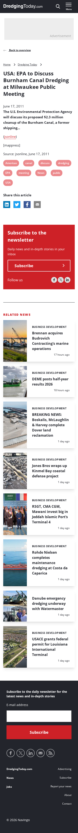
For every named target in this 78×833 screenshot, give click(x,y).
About (68, 795)
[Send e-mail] (40, 753)
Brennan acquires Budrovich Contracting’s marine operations (50, 341)
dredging (63, 163)
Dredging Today (27, 64)
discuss (45, 163)
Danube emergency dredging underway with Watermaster (49, 603)
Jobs (9, 787)
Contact (67, 803)
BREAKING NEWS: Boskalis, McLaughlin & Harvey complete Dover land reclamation (50, 425)
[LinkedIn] (67, 280)
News (40, 173)
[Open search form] (58, 6)
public (56, 173)
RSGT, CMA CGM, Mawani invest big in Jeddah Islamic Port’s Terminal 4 (50, 514)
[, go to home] (22, 6)
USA (8, 183)
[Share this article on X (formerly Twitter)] (16, 204)
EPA (8, 173)
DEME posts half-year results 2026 (50, 382)
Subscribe (24, 265)
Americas (11, 163)
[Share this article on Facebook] (27, 204)
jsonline (10, 136)
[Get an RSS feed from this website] (50, 753)
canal (28, 163)
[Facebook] (54, 280)
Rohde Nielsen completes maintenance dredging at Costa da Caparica (50, 563)
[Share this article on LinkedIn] (6, 204)
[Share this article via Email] (37, 204)
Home (7, 64)
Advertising (65, 769)
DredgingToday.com (19, 769)
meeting (23, 173)
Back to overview (19, 50)
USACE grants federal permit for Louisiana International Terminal (50, 647)
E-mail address (17, 705)
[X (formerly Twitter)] (61, 280)
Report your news (61, 786)
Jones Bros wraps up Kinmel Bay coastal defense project (49, 470)
